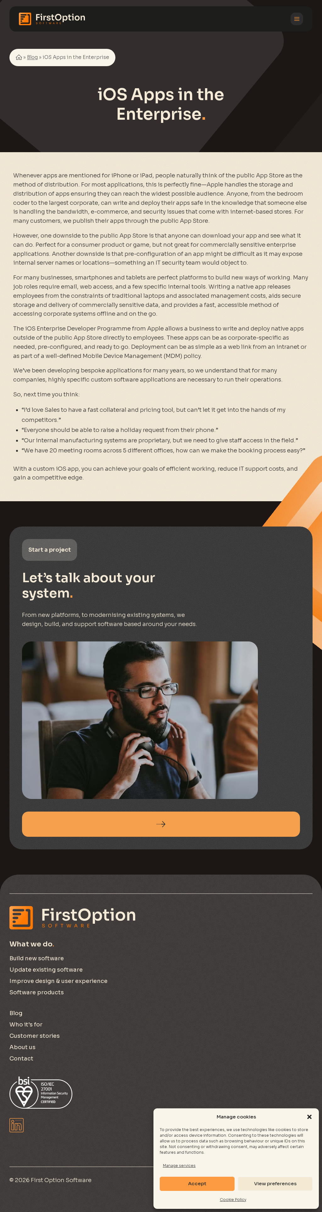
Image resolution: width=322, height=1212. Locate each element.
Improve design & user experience (58, 981)
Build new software (36, 958)
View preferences (275, 1183)
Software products (36, 992)
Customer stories (34, 1035)
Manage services (179, 1165)
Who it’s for (25, 1024)
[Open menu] (297, 19)
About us (22, 1047)
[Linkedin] (16, 1125)
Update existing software (46, 969)
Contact (21, 1058)
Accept (197, 1183)
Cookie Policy (233, 1199)
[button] (309, 1117)
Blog (32, 57)
